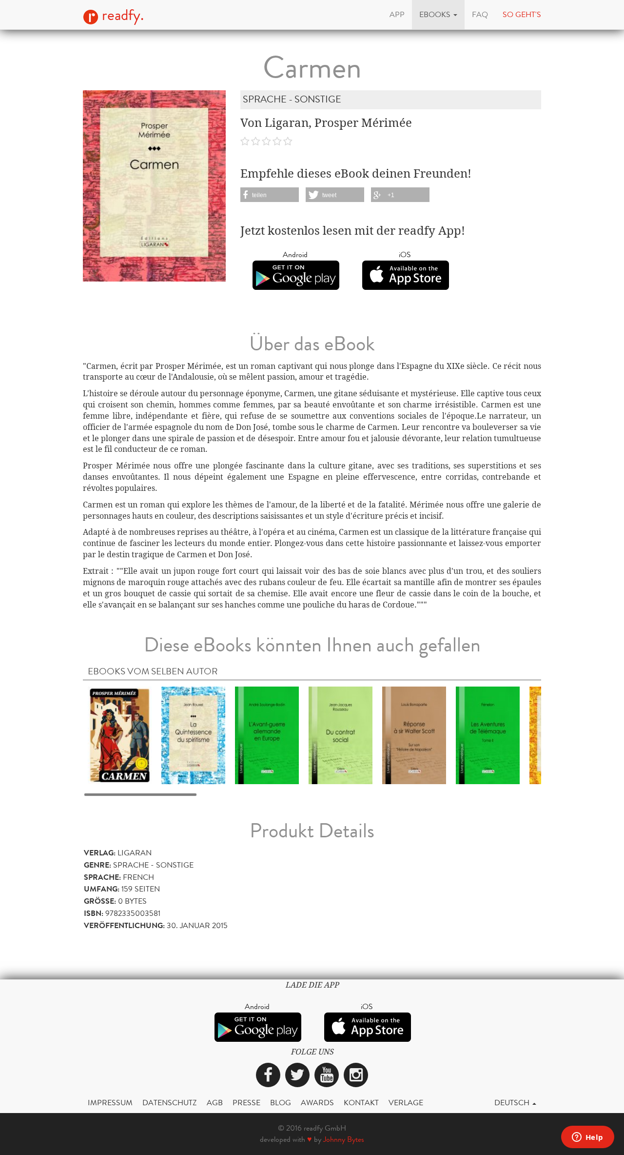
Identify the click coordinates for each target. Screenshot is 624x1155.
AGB (215, 1102)
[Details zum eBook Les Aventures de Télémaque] (488, 734)
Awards (317, 1102)
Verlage (406, 1102)
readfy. (121, 15)
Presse (246, 1102)
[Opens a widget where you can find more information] (587, 1138)
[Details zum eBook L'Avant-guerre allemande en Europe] (267, 734)
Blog (280, 1102)
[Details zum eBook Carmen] (120, 734)
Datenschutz (169, 1102)
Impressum (110, 1102)
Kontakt (361, 1102)
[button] (438, 14)
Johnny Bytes (343, 1139)
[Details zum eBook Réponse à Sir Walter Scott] (414, 734)
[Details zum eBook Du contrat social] (340, 734)
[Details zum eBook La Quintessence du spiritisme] (193, 734)
